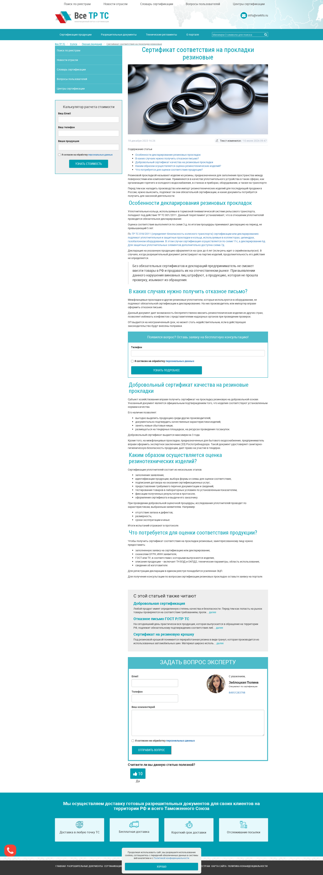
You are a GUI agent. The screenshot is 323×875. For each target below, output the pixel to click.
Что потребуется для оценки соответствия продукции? (169, 169)
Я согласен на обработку (164, 361)
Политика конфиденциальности (247, 866)
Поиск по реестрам (77, 4)
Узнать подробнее (166, 370)
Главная (61, 866)
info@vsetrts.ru (258, 15)
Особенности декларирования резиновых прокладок (168, 154)
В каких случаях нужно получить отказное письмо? (167, 158)
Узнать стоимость (88, 164)
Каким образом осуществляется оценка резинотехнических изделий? (178, 166)
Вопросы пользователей (203, 4)
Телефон (136, 347)
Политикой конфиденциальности (171, 857)
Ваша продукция (68, 141)
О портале (192, 34)
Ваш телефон (66, 127)
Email (135, 676)
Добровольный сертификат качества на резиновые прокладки (174, 162)
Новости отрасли (115, 4)
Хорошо (161, 866)
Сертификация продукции (76, 34)
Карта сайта (219, 866)
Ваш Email (64, 113)
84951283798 (237, 692)
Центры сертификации (249, 4)
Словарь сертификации (156, 4)
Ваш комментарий (143, 707)
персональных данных (180, 361)
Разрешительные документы (119, 34)
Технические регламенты (161, 34)
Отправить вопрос (151, 750)
